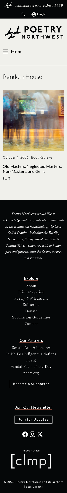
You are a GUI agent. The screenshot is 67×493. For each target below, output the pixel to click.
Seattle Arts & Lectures (31, 348)
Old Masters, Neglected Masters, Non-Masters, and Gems (32, 169)
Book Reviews (42, 157)
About (31, 286)
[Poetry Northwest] (33, 32)
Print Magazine (31, 292)
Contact (31, 324)
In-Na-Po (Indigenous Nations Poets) (31, 357)
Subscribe (31, 305)
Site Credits (34, 487)
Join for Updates (33, 419)
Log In (41, 14)
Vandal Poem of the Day (31, 367)
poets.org (31, 373)
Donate (31, 311)
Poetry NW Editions (31, 299)
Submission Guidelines (31, 317)
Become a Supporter (31, 384)
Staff (6, 178)
